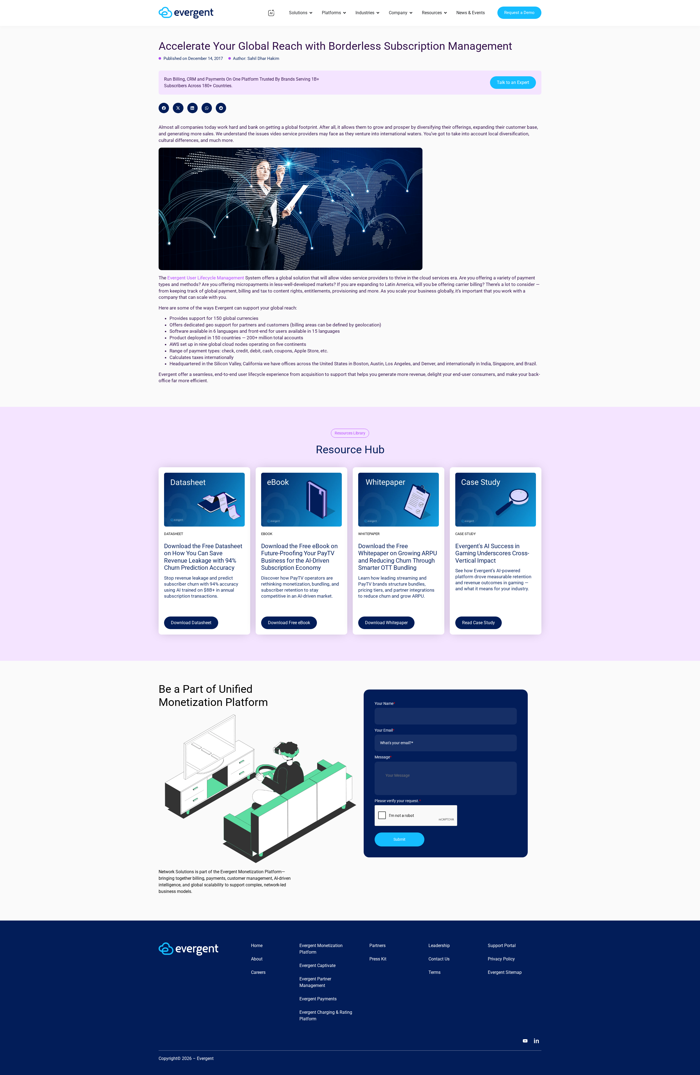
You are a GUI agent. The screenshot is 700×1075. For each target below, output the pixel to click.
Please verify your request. (398, 801)
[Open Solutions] (311, 13)
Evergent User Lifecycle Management (205, 278)
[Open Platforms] (344, 13)
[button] (164, 108)
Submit (399, 839)
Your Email (384, 730)
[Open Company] (411, 13)
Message (383, 757)
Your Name (385, 703)
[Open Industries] (378, 13)
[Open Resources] (445, 13)
